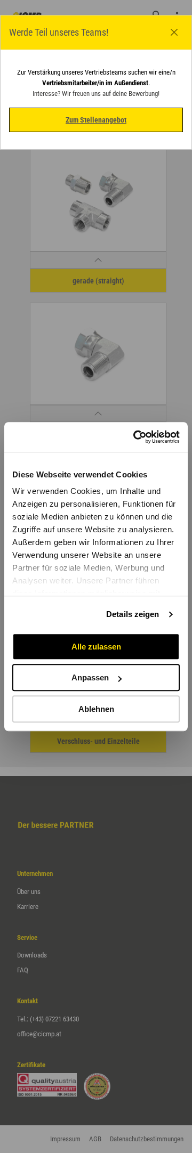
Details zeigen (132, 614)
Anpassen (90, 677)
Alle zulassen (96, 646)
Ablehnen (96, 708)
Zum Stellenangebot (96, 120)
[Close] (174, 32)
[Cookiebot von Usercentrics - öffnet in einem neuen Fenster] (135, 437)
